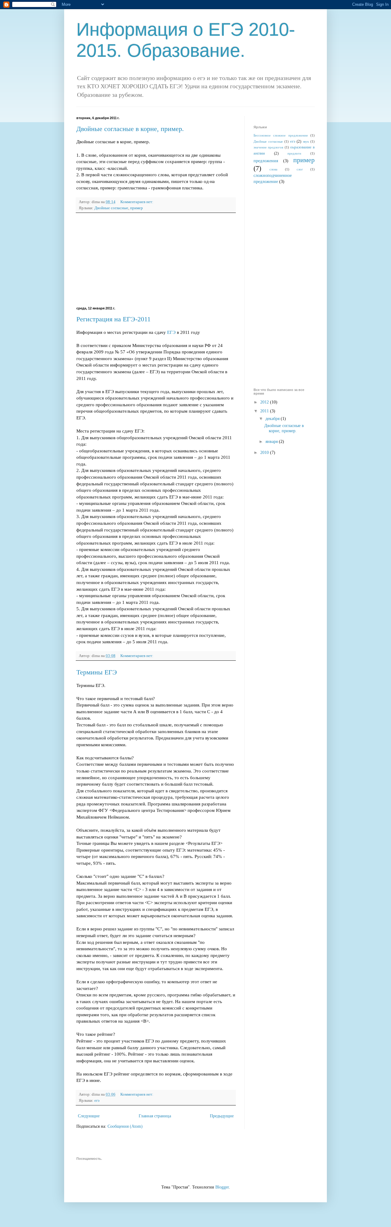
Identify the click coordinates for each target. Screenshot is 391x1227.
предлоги (294, 153)
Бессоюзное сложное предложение (281, 135)
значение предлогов (268, 147)
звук (306, 141)
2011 (265, 411)
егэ (97, 1100)
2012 (265, 402)
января (272, 441)
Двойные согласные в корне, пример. (130, 129)
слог (300, 169)
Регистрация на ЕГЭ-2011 (113, 319)
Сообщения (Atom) (125, 1126)
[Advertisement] (156, 259)
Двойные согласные (111, 208)
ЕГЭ (171, 332)
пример (136, 208)
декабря (273, 418)
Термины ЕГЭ (96, 672)
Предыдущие (222, 1116)
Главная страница (155, 1116)
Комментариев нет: (137, 202)
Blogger (222, 1187)
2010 (265, 452)
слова (273, 169)
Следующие (89, 1116)
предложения (266, 161)
